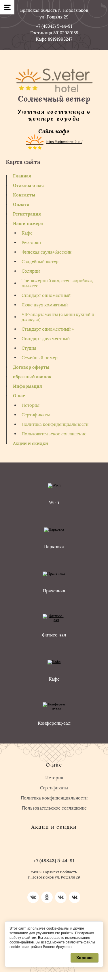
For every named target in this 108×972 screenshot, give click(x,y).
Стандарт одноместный (46, 295)
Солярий (31, 271)
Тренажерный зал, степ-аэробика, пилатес (57, 283)
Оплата (21, 204)
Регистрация (27, 214)
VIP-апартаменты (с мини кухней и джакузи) (58, 317)
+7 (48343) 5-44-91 (54, 26)
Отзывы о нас (28, 185)
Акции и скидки (30, 443)
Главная (22, 176)
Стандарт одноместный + (48, 329)
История (30, 405)
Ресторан (31, 242)
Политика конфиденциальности (55, 424)
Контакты (24, 195)
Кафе (27, 233)
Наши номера (28, 223)
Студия (29, 348)
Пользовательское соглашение (54, 434)
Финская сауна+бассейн (46, 252)
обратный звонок (32, 376)
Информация (27, 386)
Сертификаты (36, 414)
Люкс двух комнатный (45, 305)
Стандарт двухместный (46, 338)
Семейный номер (40, 357)
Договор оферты (31, 367)
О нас (19, 395)
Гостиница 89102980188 (54, 32)
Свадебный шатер (40, 261)
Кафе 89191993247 (54, 39)
